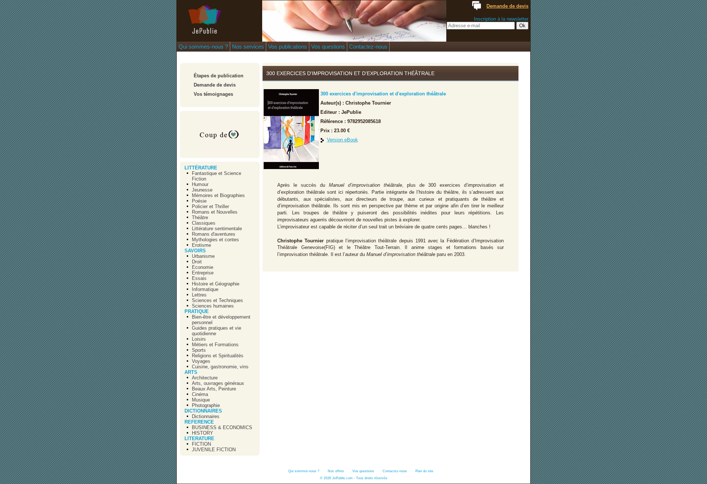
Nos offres (336, 471)
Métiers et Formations (215, 344)
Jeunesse (202, 190)
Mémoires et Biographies (218, 195)
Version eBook (342, 140)
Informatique (205, 289)
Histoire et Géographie (215, 284)
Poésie (199, 201)
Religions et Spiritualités (217, 355)
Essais (199, 278)
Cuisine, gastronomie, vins (220, 366)
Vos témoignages (213, 94)
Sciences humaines (213, 306)
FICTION (201, 444)
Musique (201, 400)
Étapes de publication (218, 75)
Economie (202, 267)
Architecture (205, 377)
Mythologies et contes (215, 239)
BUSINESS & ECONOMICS (222, 427)
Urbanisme (203, 256)
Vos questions (328, 46)
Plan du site (424, 471)
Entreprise (203, 273)
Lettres (199, 295)
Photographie (206, 405)
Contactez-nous (368, 46)
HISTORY (202, 433)
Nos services (248, 46)
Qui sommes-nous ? (203, 46)
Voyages (201, 361)
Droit (197, 261)
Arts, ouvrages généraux (218, 383)
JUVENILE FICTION (214, 449)
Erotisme (201, 245)
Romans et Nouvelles (215, 212)
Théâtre (200, 217)
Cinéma (200, 394)
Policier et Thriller (210, 206)
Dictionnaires (205, 416)
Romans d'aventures (213, 234)
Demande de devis (215, 85)
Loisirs (199, 339)
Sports (199, 350)
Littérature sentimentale (217, 228)
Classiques (203, 223)
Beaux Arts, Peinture (214, 389)
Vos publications (287, 46)
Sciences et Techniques (217, 300)
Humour (200, 184)
